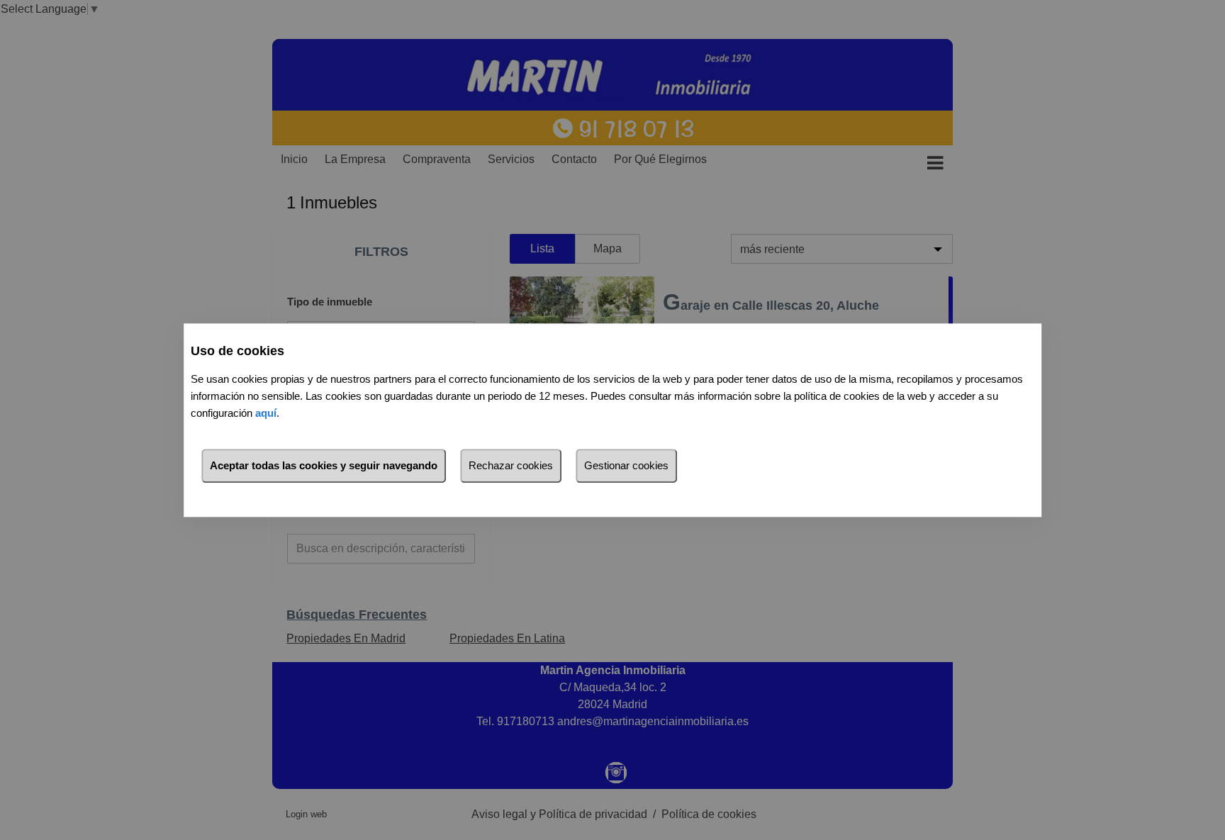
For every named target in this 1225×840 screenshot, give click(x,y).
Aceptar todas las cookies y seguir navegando (323, 465)
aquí (265, 413)
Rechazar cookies (511, 465)
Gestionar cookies (626, 465)
